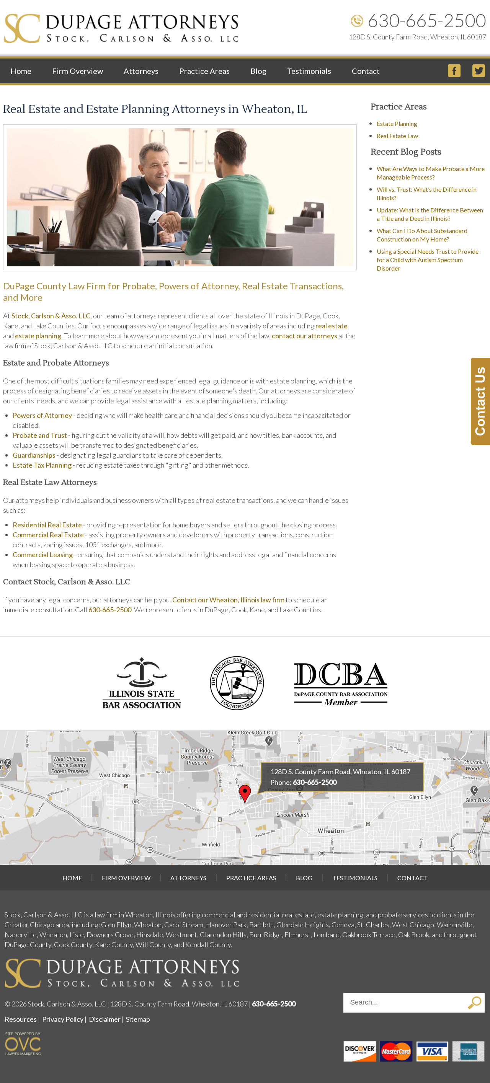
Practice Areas (204, 70)
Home (20, 70)
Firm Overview (77, 70)
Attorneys (141, 70)
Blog (258, 70)
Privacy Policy (62, 1019)
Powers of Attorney (42, 415)
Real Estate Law (397, 135)
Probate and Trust (40, 435)
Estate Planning (397, 123)
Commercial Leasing (43, 554)
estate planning (38, 335)
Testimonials (309, 70)
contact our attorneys (304, 335)
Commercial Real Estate (48, 534)
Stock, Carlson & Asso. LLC (50, 316)
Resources (21, 1019)
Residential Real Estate (47, 524)
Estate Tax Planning (42, 465)
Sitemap (138, 1019)
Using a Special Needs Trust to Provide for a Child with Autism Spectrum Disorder (428, 260)
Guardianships (34, 455)
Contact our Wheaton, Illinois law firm (228, 599)
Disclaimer (105, 1019)
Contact (366, 70)
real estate (331, 325)
